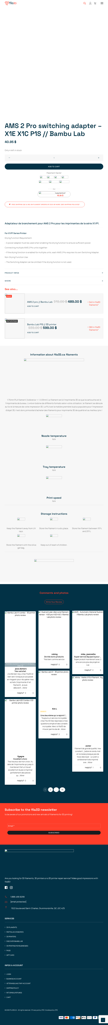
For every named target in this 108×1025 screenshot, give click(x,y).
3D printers (11, 936)
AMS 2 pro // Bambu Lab (54, 301)
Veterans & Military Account (18, 983)
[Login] (89, 3)
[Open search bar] (85, 3)
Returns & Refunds (14, 993)
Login (8, 974)
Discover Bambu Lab (14, 941)
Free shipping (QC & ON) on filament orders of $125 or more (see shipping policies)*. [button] (46, 204)
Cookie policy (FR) (51, 1010)
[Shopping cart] (94, 3)
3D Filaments (11, 927)
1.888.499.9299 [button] (17, 896)
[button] (102, 3)
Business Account (13, 979)
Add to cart (33, 306)
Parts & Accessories (14, 932)
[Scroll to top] (103, 1019)
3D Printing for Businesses (17, 946)
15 (62, 789)
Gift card (10, 955)
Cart (8, 997)
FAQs (8, 950)
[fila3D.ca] (10, 3)
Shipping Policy (12, 988)
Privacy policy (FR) (38, 1010)
